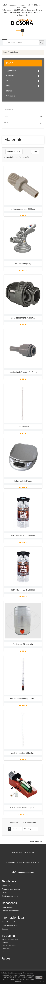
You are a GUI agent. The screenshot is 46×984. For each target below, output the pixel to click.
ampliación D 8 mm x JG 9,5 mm (23, 372)
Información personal (10, 940)
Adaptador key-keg (23, 263)
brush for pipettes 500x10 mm (23, 753)
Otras (8, 86)
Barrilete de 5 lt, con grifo (23, 644)
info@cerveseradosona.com (14, 5)
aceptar (39, 977)
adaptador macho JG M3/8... (23, 318)
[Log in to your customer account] (25, 34)
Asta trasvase (23, 427)
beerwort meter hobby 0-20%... (23, 699)
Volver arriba (36, 841)
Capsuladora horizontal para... (23, 807)
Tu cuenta (8, 935)
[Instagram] (16, 963)
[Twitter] (10, 963)
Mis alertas (6, 952)
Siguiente (32, 829)
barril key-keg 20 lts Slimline (23, 535)
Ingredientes (11, 71)
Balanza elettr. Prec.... (23, 481)
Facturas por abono (9, 946)
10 (25, 829)
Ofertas (9, 91)
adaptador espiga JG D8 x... (23, 209)
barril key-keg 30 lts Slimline (23, 590)
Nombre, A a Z (14, 151)
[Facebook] (4, 963)
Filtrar (35, 152)
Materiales (10, 76)
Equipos (9, 81)
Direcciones (6, 949)
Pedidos (5, 943)
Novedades (10, 96)
